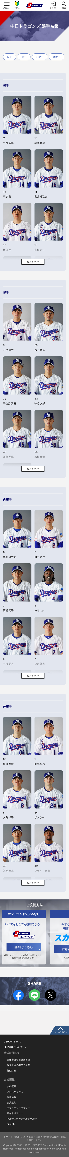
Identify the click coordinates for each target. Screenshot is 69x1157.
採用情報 (11, 1097)
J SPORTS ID (11, 1041)
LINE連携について (13, 1047)
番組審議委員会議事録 (18, 1059)
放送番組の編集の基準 (18, 1065)
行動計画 (11, 1070)
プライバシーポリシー (18, 1107)
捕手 (24, 56)
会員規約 (11, 1102)
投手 (9, 56)
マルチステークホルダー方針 (22, 1118)
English (11, 1124)
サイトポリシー (15, 1113)
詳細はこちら (24, 947)
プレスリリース (15, 1091)
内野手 (39, 56)
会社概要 (11, 1086)
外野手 (56, 56)
